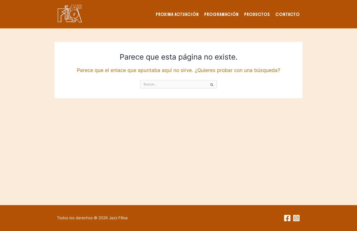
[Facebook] (287, 218)
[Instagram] (296, 218)
